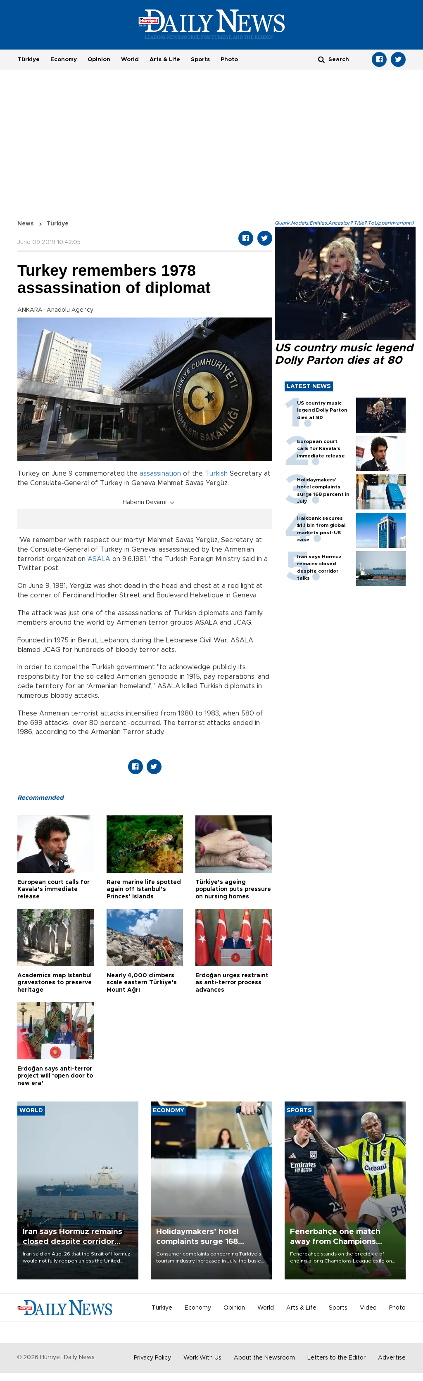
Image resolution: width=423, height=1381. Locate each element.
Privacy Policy (152, 1358)
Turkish (216, 473)
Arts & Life (165, 59)
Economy (63, 59)
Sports (200, 59)
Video (368, 1308)
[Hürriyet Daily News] (211, 24)
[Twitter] (398, 59)
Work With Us (202, 1358)
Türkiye (28, 59)
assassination (160, 473)
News (25, 224)
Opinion (99, 59)
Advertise (392, 1358)
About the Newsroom (264, 1358)
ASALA (99, 559)
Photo (229, 59)
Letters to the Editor (336, 1358)
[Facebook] (379, 59)
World (130, 59)
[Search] (321, 59)
